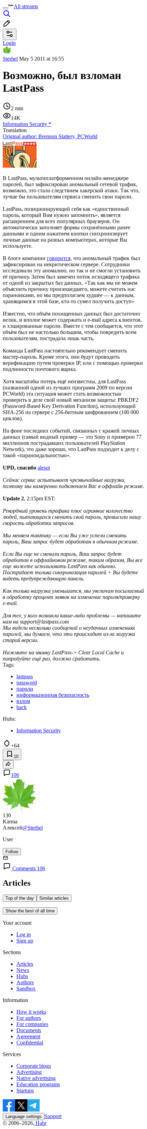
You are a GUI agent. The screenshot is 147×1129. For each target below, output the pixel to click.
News (22, 970)
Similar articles (54, 898)
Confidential (29, 1042)
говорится (58, 258)
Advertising (29, 1072)
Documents (28, 1030)
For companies (32, 1024)
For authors (28, 1018)
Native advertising (36, 1078)
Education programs (38, 1084)
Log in (23, 934)
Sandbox (26, 988)
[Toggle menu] (5, 8)
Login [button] (9, 43)
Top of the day (19, 898)
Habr (40, 1123)
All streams (26, 6)
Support (53, 1116)
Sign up (24, 941)
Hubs (22, 976)
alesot (44, 468)
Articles (24, 964)
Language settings (23, 1116)
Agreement (28, 1036)
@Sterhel (33, 828)
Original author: (50, 136)
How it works (31, 1012)
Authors (25, 982)
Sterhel (10, 59)
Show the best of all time (30, 910)
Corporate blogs (33, 1066)
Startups (25, 1090)
